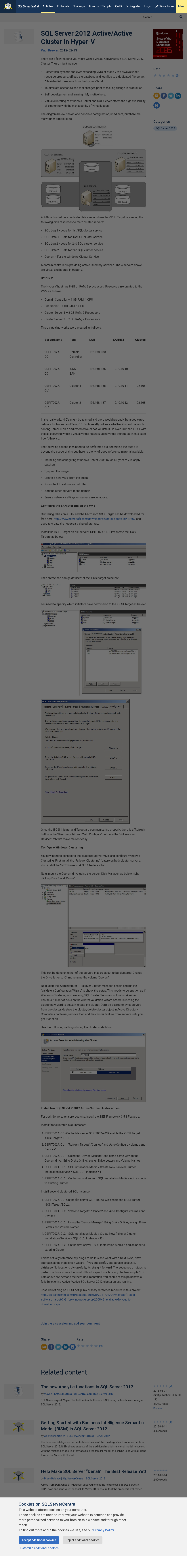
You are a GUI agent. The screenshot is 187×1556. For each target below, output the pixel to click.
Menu (181, 6)
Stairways (79, 6)
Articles (48, 6)
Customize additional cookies (39, 1548)
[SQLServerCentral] (8, 6)
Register (135, 6)
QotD (118, 6)
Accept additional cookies (39, 1540)
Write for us (166, 6)
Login (147, 6)
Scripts (107, 6)
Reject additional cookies (83, 1540)
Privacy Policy (103, 1530)
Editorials (63, 6)
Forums (94, 6)
